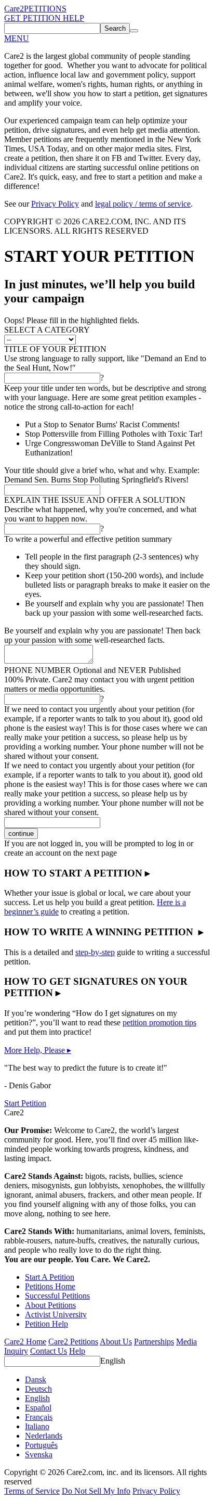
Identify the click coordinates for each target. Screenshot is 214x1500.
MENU (16, 38)
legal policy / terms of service (143, 203)
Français (38, 1417)
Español (38, 1407)
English (112, 1360)
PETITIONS (45, 8)
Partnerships (154, 1341)
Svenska (38, 1454)
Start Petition (25, 1103)
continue (21, 833)
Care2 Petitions (73, 1341)
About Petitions (50, 1305)
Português (41, 1445)
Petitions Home (50, 1286)
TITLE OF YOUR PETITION (55, 349)
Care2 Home (25, 1341)
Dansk (35, 1379)
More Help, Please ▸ (37, 1050)
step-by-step (95, 952)
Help (77, 1350)
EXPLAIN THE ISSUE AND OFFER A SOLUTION (94, 499)
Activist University (56, 1314)
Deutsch (38, 1388)
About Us (116, 1341)
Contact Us (48, 1350)
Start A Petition (49, 1277)
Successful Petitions (57, 1295)
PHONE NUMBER (92, 670)
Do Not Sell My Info (96, 1490)
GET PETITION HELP (44, 18)
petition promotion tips (159, 1022)
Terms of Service (32, 1490)
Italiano (37, 1426)
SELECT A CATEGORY (47, 329)
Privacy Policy (55, 203)
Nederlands (43, 1435)
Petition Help (46, 1323)
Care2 (14, 8)
